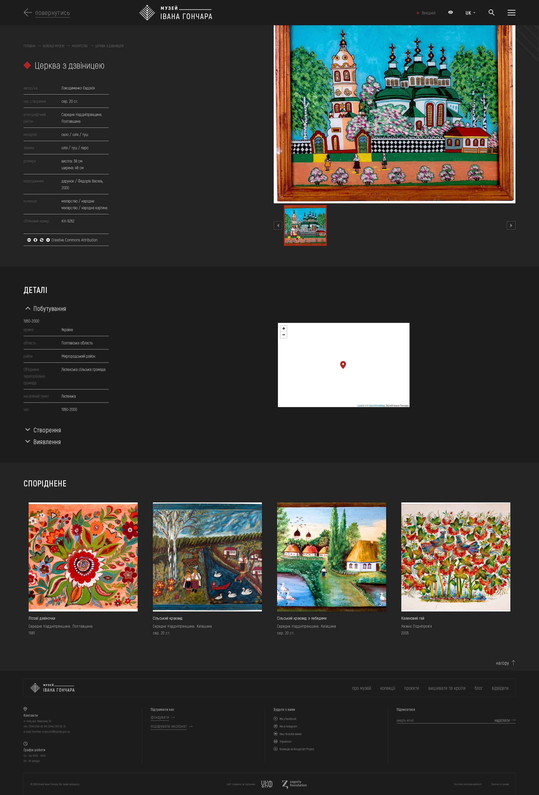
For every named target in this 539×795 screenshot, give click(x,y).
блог (479, 688)
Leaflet (361, 405)
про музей (361, 688)
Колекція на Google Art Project (297, 749)
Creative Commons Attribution (73, 239)
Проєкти (411, 688)
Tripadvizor (286, 741)
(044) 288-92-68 (38, 726)
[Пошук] (491, 12)
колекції (387, 688)
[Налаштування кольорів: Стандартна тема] (450, 13)
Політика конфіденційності (468, 784)
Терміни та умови (500, 784)
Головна (29, 46)
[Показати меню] (511, 12)
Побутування (49, 308)
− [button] (283, 334)
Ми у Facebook (288, 718)
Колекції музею (53, 46)
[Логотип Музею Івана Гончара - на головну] (232, 12)
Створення (47, 430)
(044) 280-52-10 (57, 726)
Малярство (80, 46)
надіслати (502, 720)
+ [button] (283, 328)
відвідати (500, 688)
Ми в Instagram (288, 726)
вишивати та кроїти (447, 688)
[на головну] (52, 687)
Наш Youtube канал (291, 734)
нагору (502, 662)
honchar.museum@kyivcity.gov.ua (51, 731)
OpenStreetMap (377, 405)
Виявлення (47, 441)
